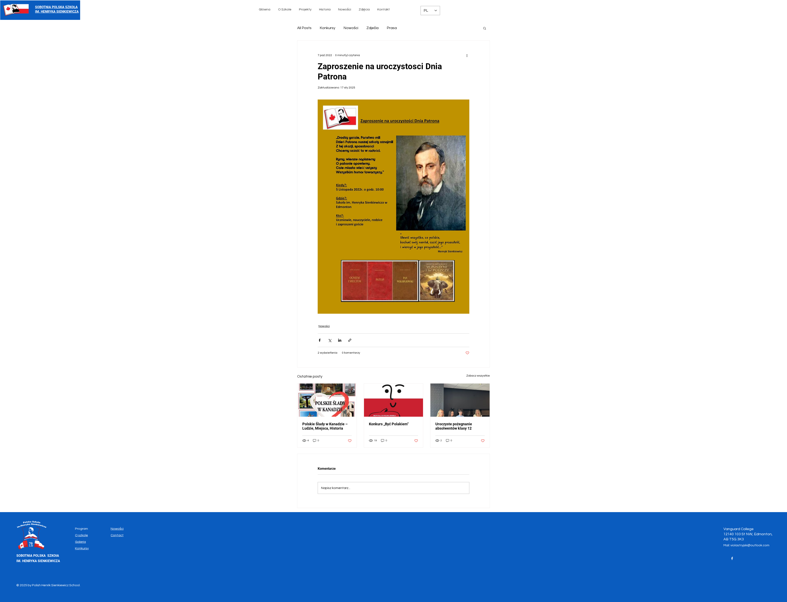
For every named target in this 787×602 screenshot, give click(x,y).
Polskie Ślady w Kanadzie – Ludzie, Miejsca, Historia (325, 426)
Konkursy (327, 28)
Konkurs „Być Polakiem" (389, 424)
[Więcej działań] (466, 55)
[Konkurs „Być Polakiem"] (393, 400)
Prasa (392, 28)
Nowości (350, 28)
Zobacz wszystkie (478, 375)
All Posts (304, 28)
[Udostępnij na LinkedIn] (340, 340)
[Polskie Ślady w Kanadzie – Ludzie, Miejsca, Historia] (327, 400)
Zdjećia (372, 28)
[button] (285, 9)
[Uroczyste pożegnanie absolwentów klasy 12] (460, 400)
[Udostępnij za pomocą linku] (350, 340)
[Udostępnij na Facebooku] (320, 340)
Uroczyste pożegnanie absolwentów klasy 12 (453, 426)
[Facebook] (732, 558)
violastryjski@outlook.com (749, 545)
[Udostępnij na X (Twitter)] (330, 340)
